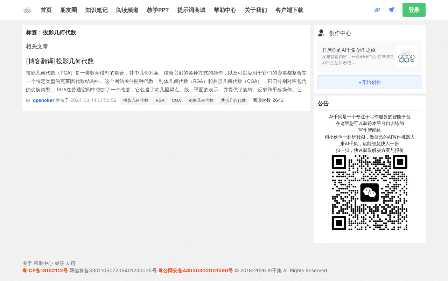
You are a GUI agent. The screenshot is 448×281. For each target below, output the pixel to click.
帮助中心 (225, 9)
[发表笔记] (391, 10)
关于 (27, 263)
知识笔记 (96, 9)
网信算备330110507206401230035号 (113, 270)
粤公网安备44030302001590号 (195, 270)
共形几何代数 (233, 100)
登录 (414, 9)
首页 (46, 9)
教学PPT (158, 9)
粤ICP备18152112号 (45, 270)
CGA (176, 100)
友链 (71, 263)
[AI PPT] (377, 10)
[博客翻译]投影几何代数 (60, 61)
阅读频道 (127, 9)
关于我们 (256, 9)
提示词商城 (191, 9)
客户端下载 (289, 9)
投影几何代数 (135, 100)
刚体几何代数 (201, 100)
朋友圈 (68, 9)
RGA (160, 100)
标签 (59, 263)
